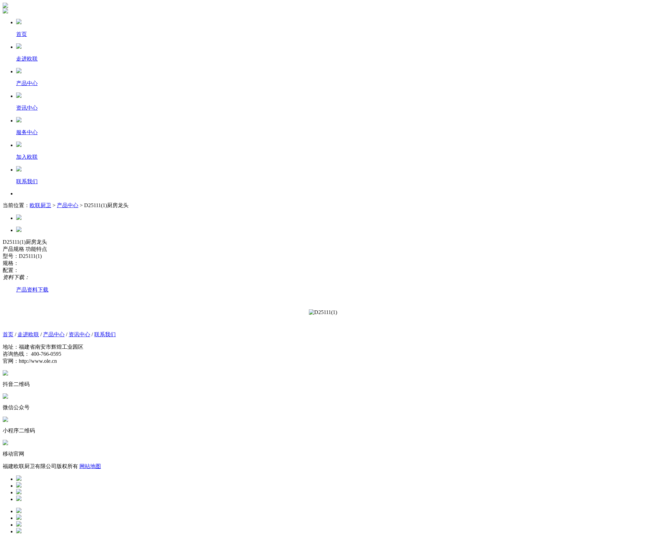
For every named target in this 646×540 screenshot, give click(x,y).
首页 (8, 334)
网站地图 (90, 466)
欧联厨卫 (40, 205)
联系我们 (105, 334)
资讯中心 (79, 334)
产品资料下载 (32, 290)
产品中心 (67, 205)
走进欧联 (28, 334)
